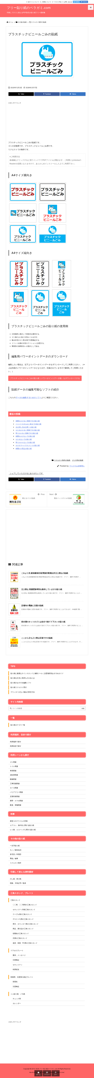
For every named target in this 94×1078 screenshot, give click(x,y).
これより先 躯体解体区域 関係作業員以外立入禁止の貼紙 (44, 573)
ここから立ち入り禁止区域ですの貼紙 (37, 638)
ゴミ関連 (13, 762)
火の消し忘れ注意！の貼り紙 (26, 427)
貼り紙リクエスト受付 (19, 687)
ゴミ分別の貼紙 (77, 460)
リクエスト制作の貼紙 (38, 22)
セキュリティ (17, 965)
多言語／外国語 (15, 854)
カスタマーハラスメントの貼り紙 (28, 445)
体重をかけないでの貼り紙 (25, 436)
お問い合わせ (68, 2)
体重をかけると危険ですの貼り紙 (28, 421)
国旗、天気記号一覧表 (18, 883)
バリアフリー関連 (16, 792)
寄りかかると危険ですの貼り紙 (27, 433)
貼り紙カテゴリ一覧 (18, 725)
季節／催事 (14, 858)
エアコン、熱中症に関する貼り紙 (22, 825)
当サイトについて (33, 2)
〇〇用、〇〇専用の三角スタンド (25, 905)
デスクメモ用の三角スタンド (23, 919)
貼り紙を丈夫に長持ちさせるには (23, 678)
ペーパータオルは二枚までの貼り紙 (28, 424)
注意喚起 (16, 960)
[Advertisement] (47, 121)
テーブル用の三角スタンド (22, 914)
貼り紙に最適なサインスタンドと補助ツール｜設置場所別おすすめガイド (37, 673)
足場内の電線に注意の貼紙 (32, 605)
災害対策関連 (15, 796)
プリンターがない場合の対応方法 (23, 692)
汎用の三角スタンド (20, 938)
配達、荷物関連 (15, 805)
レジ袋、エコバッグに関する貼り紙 (23, 830)
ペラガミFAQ (57, 2)
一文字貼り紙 (15, 846)
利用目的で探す (15, 746)
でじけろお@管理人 (77, 466)
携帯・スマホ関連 (16, 801)
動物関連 (13, 779)
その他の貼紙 (22, 22)
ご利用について (46, 2)
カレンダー (17, 1003)
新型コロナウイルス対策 (19, 821)
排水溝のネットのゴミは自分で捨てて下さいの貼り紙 (43, 622)
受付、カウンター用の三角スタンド (25, 924)
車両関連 (13, 771)
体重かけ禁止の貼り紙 (24, 448)
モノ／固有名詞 (15, 850)
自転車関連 (14, 775)
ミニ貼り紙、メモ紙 (18, 994)
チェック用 (17, 999)
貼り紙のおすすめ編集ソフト (21, 683)
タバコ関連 (14, 788)
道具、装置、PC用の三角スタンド (25, 943)
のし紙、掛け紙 (15, 879)
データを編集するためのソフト (28, 397)
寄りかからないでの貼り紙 (25, 442)
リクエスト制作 (15, 863)
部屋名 (15, 982)
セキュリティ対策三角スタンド (24, 909)
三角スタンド (15, 900)
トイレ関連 (14, 766)
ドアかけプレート (17, 950)
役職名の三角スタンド (21, 933)
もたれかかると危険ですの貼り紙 (28, 430)
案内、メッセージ (19, 955)
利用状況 (16, 969)
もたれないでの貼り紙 (24, 439)
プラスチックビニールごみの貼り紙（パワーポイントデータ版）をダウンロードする (45, 378)
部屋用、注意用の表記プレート (22, 977)
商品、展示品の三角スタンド (23, 929)
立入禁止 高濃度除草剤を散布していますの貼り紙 (41, 589)
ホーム (10, 22)
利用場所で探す (15, 742)
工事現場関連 (15, 783)
